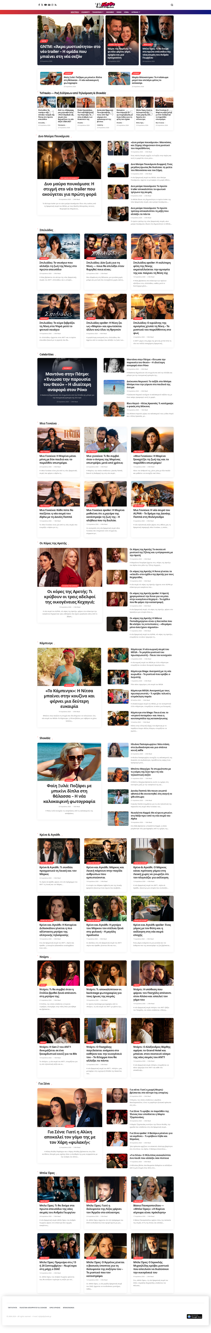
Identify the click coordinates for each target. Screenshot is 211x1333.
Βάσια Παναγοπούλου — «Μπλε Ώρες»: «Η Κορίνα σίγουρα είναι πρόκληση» (149, 1209)
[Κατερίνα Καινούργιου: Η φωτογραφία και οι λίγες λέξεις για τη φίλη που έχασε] (125, 102)
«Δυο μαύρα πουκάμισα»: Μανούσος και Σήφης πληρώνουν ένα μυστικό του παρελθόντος (151, 145)
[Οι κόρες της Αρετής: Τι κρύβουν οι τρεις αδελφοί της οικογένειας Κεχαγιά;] (69, 567)
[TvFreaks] (105, 5)
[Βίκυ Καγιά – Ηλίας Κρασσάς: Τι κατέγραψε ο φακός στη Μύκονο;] (114, 409)
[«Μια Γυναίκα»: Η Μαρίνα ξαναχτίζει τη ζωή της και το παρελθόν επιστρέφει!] (152, 439)
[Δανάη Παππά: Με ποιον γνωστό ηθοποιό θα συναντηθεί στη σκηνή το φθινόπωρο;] (118, 796)
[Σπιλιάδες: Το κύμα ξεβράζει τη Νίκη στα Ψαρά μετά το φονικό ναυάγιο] (58, 306)
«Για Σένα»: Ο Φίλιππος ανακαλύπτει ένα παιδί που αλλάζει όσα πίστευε (150, 1157)
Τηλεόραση (61, 125)
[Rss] (55, 5)
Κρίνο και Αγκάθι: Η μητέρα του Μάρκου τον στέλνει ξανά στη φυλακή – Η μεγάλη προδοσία (104, 930)
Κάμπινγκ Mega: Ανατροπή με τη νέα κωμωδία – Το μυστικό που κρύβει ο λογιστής (151, 674)
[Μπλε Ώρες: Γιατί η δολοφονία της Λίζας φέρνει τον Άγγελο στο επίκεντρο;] (144, 102)
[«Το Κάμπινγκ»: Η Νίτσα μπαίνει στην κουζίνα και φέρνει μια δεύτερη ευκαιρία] (69, 667)
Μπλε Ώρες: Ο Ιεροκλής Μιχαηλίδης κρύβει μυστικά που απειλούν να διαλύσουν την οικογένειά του (151, 1267)
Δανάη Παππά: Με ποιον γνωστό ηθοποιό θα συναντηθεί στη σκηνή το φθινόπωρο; (151, 793)
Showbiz (68, 73)
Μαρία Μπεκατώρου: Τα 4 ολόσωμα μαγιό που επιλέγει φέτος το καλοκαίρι (150, 80)
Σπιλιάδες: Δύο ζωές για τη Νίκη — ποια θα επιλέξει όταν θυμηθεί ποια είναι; (105, 266)
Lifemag (136, 73)
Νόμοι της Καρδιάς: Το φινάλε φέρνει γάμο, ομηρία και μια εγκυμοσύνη (120, 53)
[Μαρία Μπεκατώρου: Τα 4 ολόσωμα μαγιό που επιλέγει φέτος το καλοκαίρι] (119, 78)
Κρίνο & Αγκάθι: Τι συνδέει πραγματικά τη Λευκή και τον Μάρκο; (57, 870)
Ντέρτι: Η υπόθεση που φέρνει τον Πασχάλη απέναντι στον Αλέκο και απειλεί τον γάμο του (152, 994)
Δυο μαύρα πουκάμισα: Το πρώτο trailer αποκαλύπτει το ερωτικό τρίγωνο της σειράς (149, 189)
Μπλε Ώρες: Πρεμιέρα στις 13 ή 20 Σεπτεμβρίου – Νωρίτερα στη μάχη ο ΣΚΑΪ (58, 1265)
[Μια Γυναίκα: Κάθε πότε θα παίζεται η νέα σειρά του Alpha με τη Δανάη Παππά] (58, 494)
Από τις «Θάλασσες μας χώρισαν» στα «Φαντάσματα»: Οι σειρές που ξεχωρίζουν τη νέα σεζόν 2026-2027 (66, 116)
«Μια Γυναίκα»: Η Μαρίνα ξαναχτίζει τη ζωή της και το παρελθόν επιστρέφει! (151, 459)
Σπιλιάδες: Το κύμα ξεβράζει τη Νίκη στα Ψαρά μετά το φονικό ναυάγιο (57, 326)
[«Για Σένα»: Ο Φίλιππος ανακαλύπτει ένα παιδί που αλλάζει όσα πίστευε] (117, 1161)
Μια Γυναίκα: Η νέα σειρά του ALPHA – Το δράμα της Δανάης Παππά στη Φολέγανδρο (151, 513)
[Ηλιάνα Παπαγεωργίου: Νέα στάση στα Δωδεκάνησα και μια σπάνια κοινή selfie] (118, 750)
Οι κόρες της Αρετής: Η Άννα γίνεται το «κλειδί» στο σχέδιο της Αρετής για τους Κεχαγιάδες (152, 574)
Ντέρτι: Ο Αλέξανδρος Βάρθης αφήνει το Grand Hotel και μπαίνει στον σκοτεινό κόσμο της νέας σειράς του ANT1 (152, 1052)
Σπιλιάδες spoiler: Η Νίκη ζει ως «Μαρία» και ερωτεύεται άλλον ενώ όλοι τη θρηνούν (104, 326)
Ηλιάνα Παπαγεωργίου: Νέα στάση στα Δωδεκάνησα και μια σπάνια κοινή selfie (150, 747)
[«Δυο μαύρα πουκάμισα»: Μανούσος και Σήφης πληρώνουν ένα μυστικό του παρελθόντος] (118, 148)
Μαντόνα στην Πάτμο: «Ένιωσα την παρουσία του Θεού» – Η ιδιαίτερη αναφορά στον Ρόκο (146, 362)
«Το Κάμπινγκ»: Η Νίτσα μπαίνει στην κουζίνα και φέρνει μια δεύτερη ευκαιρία (69, 698)
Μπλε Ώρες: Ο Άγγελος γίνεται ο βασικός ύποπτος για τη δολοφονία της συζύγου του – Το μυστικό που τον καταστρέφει (105, 1269)
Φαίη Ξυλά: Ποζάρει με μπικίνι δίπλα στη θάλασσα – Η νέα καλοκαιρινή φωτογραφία (83, 80)
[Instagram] (52, 5)
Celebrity (100, 125)
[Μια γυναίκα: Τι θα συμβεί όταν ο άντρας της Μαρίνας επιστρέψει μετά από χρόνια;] (105, 439)
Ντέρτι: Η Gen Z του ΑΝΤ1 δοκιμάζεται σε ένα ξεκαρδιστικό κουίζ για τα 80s (58, 1050)
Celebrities (47, 354)
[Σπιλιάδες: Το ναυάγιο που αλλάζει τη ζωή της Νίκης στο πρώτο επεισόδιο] (46, 102)
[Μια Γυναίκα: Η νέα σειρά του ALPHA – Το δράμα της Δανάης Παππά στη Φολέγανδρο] (152, 494)
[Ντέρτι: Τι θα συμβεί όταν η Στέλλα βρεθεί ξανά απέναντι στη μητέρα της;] (58, 973)
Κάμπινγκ (46, 643)
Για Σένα (44, 1083)
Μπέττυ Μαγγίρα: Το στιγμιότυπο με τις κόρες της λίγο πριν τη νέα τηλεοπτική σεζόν (151, 771)
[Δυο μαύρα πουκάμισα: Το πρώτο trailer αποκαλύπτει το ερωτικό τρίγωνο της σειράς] (118, 192)
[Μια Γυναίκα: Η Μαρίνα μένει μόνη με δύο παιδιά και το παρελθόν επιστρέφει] (164, 102)
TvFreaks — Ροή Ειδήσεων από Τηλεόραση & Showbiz (73, 93)
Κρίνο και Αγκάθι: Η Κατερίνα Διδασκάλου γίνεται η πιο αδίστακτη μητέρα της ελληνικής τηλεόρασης (57, 930)
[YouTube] (45, 5)
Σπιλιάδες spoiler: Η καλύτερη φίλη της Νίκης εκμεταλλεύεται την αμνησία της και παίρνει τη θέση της (152, 268)
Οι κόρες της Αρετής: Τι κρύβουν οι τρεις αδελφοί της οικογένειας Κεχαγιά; (69, 597)
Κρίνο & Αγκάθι (50, 834)
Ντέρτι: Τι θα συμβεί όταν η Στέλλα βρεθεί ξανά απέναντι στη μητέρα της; (57, 992)
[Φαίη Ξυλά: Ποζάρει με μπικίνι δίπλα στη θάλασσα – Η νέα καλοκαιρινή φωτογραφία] (51, 78)
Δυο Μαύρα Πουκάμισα (53, 136)
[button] (172, 5)
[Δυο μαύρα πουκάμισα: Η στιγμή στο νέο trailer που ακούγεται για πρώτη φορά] (69, 160)
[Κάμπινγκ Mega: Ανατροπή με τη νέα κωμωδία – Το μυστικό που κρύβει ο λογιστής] (118, 677)
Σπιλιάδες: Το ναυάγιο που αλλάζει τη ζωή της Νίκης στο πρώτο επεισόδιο (46, 114)
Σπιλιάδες (41, 123)
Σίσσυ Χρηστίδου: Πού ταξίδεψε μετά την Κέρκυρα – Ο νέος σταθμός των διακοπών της (85, 114)
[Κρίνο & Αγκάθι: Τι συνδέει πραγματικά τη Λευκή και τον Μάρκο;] (58, 851)
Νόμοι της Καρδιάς (116, 44)
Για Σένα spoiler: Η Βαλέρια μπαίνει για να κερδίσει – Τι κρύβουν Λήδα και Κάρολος (151, 1136)
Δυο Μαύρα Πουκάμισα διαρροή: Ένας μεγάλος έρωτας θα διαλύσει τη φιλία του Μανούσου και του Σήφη (151, 167)
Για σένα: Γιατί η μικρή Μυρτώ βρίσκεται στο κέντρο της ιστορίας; (149, 1091)
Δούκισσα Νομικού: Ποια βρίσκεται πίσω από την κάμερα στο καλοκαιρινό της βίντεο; (105, 116)
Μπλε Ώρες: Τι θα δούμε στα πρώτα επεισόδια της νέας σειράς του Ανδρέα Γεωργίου (157, 53)
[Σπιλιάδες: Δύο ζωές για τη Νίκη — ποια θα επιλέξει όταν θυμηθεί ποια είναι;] (105, 246)
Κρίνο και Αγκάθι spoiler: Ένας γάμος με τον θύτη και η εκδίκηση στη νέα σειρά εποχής (152, 930)
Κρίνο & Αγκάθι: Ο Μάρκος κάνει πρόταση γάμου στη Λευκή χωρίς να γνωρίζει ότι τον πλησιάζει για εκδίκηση (151, 872)
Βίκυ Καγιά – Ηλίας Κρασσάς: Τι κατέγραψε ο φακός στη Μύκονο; (150, 405)
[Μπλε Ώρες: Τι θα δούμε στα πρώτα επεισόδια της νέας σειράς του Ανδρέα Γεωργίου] (157, 40)
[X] (42, 5)
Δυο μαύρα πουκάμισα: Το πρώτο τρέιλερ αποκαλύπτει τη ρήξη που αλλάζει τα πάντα (150, 211)
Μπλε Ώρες (148, 44)
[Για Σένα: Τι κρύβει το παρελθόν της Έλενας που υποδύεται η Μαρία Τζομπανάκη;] (117, 1117)
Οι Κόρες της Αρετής (53, 543)
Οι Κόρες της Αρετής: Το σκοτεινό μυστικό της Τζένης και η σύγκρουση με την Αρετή (151, 552)
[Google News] (49, 5)
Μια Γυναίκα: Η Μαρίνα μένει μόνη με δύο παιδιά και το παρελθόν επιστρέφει (164, 114)
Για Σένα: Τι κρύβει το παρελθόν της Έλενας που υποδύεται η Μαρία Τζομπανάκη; (149, 1114)
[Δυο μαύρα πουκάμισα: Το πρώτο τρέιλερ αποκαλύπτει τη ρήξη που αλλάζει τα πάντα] (118, 214)
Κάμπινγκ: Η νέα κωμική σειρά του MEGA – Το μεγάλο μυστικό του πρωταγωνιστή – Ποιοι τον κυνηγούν (151, 652)
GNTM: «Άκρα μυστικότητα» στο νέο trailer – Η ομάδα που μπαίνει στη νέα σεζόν (70, 51)
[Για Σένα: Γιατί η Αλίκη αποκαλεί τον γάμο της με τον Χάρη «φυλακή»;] (69, 1107)
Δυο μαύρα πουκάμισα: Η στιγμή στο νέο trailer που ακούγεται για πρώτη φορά (69, 189)
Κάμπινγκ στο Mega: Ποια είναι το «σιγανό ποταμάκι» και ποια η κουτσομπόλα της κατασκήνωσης (149, 715)
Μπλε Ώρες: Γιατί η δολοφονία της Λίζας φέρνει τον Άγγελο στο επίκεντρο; (144, 114)
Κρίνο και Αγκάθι (47, 863)
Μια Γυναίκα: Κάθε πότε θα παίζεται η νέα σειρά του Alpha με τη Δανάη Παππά (56, 513)
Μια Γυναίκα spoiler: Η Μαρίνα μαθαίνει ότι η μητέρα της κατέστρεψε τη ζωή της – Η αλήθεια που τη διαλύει (105, 515)
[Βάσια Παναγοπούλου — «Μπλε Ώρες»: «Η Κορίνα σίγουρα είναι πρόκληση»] (152, 1189)
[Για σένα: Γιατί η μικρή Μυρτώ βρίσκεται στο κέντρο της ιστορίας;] (117, 1095)
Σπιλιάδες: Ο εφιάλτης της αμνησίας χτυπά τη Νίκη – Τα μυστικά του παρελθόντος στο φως (152, 328)
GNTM (44, 41)
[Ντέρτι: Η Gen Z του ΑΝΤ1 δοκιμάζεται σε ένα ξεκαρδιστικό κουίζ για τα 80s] (58, 1030)
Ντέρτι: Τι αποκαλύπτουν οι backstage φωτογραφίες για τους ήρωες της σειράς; (104, 992)
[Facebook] (39, 5)
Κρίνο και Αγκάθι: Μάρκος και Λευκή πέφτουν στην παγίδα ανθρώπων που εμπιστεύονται (105, 872)
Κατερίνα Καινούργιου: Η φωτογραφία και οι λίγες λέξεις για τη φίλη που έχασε (125, 114)
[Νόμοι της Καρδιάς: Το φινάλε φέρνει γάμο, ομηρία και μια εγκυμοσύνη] (122, 40)
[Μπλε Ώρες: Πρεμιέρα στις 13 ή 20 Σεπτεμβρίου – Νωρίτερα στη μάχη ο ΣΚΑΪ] (58, 1246)
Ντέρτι (44, 956)
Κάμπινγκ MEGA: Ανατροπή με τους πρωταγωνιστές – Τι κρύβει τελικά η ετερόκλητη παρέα (151, 693)
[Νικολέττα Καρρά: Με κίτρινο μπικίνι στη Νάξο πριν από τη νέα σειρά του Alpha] (118, 818)
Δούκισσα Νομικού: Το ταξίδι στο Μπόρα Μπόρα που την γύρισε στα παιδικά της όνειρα (149, 384)
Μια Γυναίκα (160, 123)
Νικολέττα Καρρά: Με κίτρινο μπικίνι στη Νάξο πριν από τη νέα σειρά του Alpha (151, 815)
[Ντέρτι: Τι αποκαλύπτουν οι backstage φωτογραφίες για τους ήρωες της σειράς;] (105, 973)
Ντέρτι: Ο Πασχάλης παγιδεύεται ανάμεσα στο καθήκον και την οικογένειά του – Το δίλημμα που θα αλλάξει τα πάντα (104, 1053)
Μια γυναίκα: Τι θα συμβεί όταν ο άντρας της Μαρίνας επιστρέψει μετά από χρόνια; (104, 459)
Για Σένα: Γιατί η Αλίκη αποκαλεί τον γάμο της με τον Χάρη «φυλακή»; (69, 1137)
